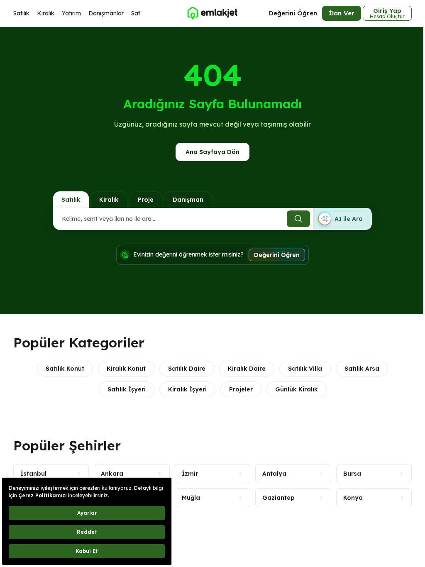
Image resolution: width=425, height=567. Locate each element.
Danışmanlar (106, 13)
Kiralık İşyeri (187, 389)
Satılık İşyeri (126, 389)
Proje (146, 199)
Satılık (21, 13)
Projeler (241, 389)
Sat (135, 13)
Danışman (188, 199)
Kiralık (45, 13)
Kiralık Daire (247, 368)
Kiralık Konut (126, 368)
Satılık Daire (186, 368)
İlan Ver (341, 13)
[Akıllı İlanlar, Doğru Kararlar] (212, 13)
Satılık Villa (305, 368)
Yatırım (71, 13)
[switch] (342, 218)
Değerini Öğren (293, 13)
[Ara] (298, 218)
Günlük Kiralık (296, 389)
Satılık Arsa (361, 368)
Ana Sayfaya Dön (212, 152)
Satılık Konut (65, 368)
